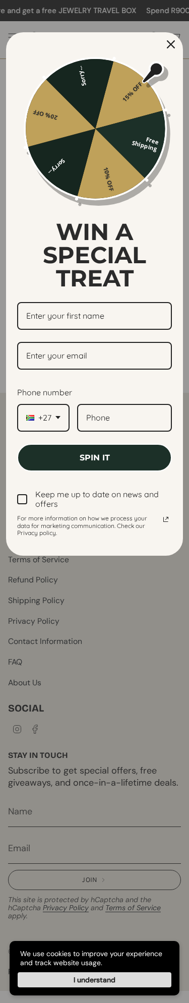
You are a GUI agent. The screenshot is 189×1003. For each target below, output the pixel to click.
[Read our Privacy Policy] (166, 519)
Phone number (44, 392)
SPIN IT (95, 457)
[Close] (171, 44)
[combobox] (43, 418)
